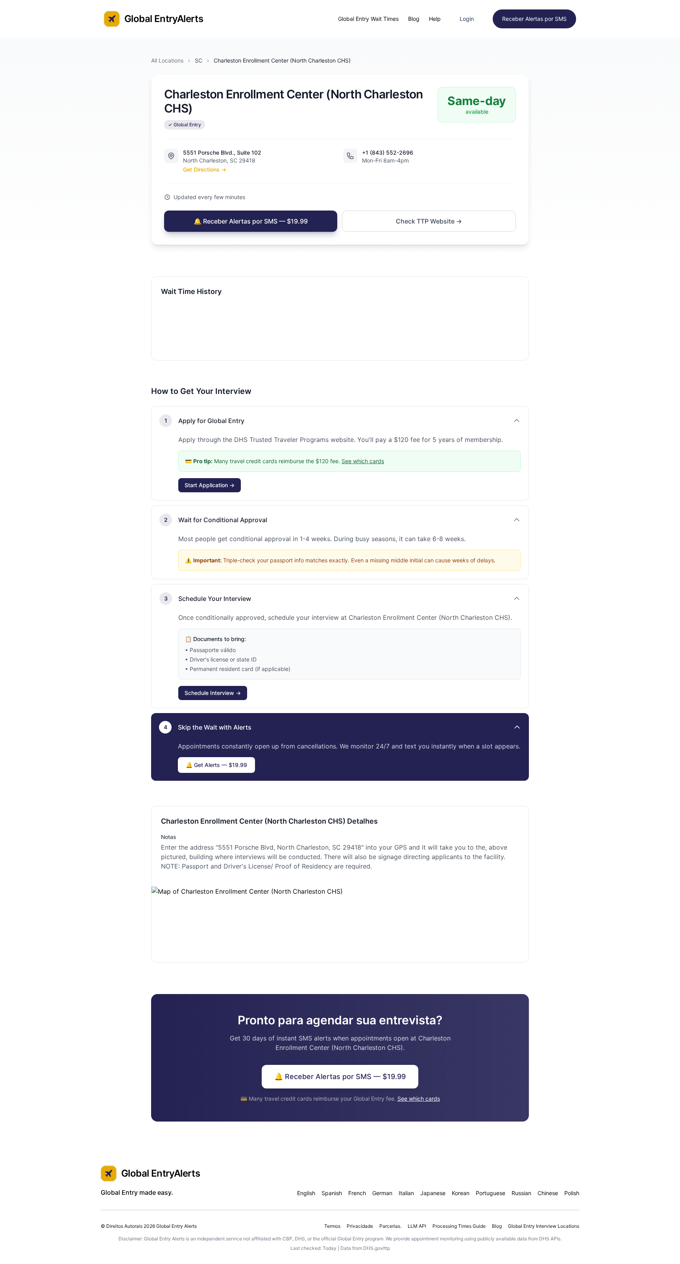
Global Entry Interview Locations (543, 1226)
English (306, 1193)
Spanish (332, 1193)
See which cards (363, 461)
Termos (332, 1226)
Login (467, 18)
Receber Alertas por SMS (534, 18)
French (357, 1193)
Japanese (432, 1193)
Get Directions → (204, 169)
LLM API (417, 1226)
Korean (460, 1193)
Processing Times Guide (459, 1226)
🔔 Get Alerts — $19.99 (216, 764)
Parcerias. (390, 1226)
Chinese (548, 1193)
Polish (571, 1193)
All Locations (167, 60)
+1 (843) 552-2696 (387, 152)
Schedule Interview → (213, 692)
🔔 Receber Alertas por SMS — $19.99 (251, 221)
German (382, 1193)
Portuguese (490, 1193)
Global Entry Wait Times (368, 18)
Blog (413, 18)
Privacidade (360, 1226)
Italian (406, 1193)
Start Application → (210, 485)
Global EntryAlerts (163, 18)
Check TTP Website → (429, 221)
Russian (521, 1193)
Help (435, 18)
